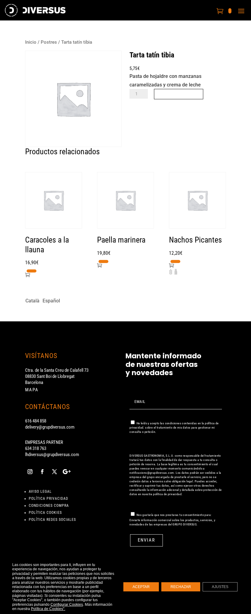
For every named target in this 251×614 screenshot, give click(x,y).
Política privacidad (48, 498)
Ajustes (220, 587)
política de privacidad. (167, 494)
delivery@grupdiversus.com (49, 427)
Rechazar (180, 587)
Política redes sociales (52, 519)
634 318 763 (35, 448)
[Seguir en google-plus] (67, 472)
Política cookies (45, 512)
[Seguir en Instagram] (30, 472)
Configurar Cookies (67, 604)
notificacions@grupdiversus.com (151, 472)
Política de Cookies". (48, 609)
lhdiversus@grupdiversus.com (52, 454)
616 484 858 (35, 421)
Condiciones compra (49, 505)
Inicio (30, 42)
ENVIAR (146, 540)
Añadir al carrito (179, 93)
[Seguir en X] (54, 472)
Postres (49, 42)
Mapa (32, 390)
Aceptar (141, 587)
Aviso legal (40, 491)
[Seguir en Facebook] (42, 472)
